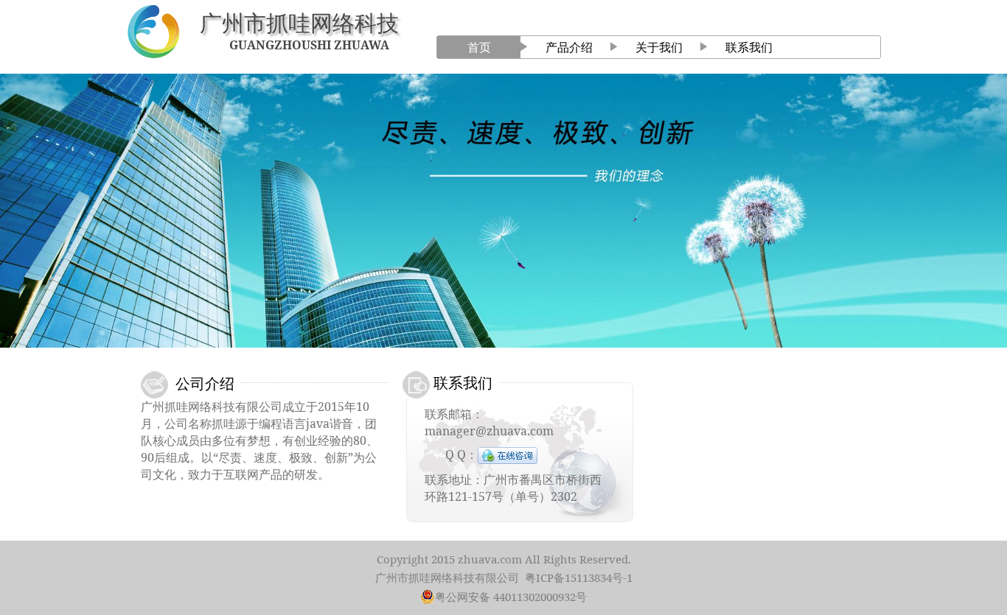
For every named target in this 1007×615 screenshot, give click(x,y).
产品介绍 (569, 47)
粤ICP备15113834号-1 (579, 577)
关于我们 (659, 47)
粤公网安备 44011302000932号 (511, 596)
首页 (479, 47)
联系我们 (749, 47)
